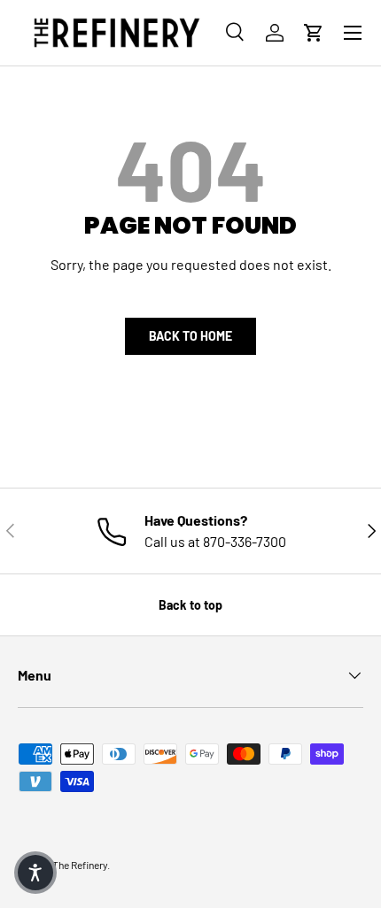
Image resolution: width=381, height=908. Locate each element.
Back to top (190, 604)
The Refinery (79, 864)
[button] (313, 32)
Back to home (190, 335)
